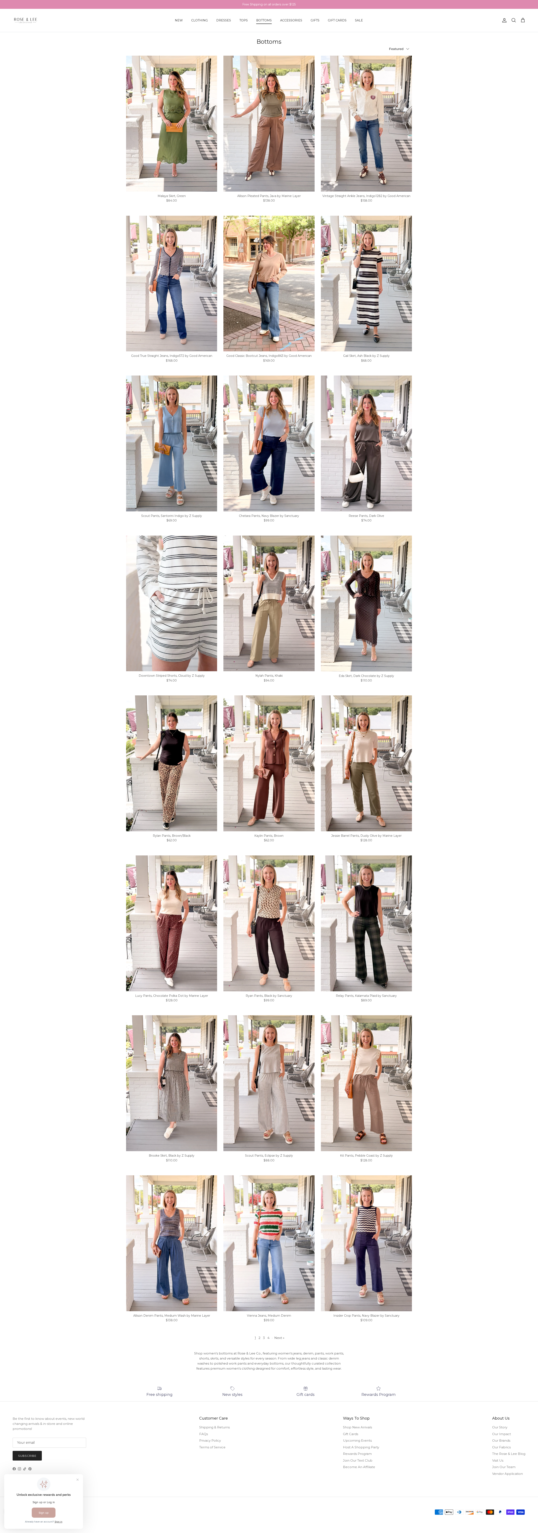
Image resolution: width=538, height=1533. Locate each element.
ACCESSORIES (291, 20)
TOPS (243, 20)
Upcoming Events (357, 1440)
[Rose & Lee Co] (26, 20)
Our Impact (501, 1434)
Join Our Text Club (357, 1460)
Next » (279, 1338)
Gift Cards (350, 1434)
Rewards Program (357, 1454)
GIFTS (315, 20)
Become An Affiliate (359, 1467)
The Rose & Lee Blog (508, 1454)
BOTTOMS (264, 20)
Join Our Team (504, 1467)
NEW (179, 20)
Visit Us (497, 1460)
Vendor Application (507, 1474)
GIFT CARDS (337, 20)
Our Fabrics (501, 1447)
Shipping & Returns (214, 1427)
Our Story (499, 1427)
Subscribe (27, 1455)
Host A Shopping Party (361, 1447)
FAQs (203, 1434)
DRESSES (223, 20)
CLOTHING (199, 20)
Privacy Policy (210, 1440)
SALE (359, 20)
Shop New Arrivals (357, 1427)
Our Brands (501, 1440)
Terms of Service (212, 1447)
